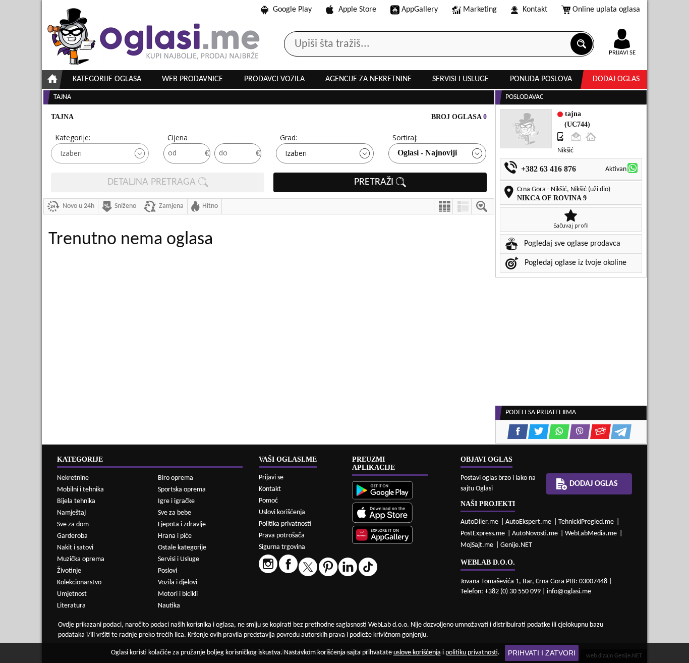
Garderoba (72, 536)
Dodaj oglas (616, 79)
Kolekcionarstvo (79, 582)
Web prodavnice (192, 79)
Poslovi (167, 571)
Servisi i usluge (460, 79)
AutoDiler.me (479, 522)
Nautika (169, 606)
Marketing (480, 10)
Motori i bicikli (178, 594)
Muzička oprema (80, 559)
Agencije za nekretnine (368, 79)
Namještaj (71, 513)
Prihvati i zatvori (542, 653)
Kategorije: (72, 137)
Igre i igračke (176, 501)
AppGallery (419, 10)
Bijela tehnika (76, 501)
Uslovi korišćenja (282, 512)
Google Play (292, 10)
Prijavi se (271, 477)
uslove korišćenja (417, 652)
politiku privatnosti (471, 652)
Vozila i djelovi (177, 582)
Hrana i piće (175, 536)
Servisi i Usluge (178, 559)
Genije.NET (516, 545)
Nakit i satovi (75, 547)
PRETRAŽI (375, 182)
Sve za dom (73, 524)
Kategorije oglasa (107, 79)
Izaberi (71, 153)
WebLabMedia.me (591, 533)
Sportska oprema (182, 489)
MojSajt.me (477, 545)
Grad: (288, 137)
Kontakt (535, 10)
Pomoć (268, 501)
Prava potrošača (282, 535)
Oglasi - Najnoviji (427, 152)
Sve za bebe (174, 513)
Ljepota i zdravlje (182, 524)
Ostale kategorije (182, 547)
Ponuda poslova (541, 79)
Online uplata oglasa (606, 10)
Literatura (71, 606)
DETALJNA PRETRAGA (152, 182)
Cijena (177, 137)
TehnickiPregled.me (586, 522)
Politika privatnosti (285, 524)
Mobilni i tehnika (80, 489)
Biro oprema (175, 478)
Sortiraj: (405, 137)
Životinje (69, 571)
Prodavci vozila (274, 79)
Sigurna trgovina (282, 547)
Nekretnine (73, 478)
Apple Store (357, 10)
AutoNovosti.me (535, 533)
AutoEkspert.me (528, 522)
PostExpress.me (483, 533)
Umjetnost (72, 594)
